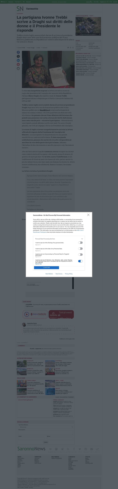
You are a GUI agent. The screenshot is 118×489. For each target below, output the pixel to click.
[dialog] (59, 244)
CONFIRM (46, 267)
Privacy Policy (69, 273)
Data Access (59, 273)
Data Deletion (49, 273)
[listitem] (59, 239)
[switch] (80, 242)
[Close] (89, 215)
